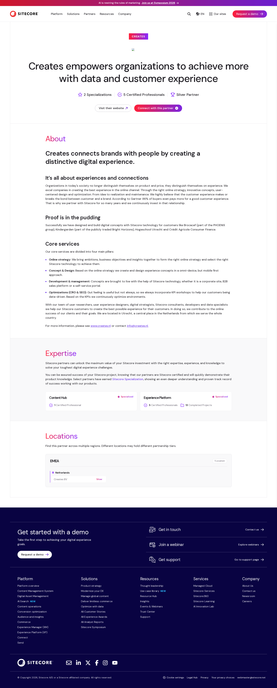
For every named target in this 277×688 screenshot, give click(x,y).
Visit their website (111, 109)
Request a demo (247, 14)
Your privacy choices (223, 677)
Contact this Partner (135, 494)
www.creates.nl (101, 326)
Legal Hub (192, 677)
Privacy (205, 677)
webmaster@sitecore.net (251, 677)
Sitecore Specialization (127, 379)
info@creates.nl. (137, 326)
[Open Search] (189, 14)
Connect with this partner (155, 108)
